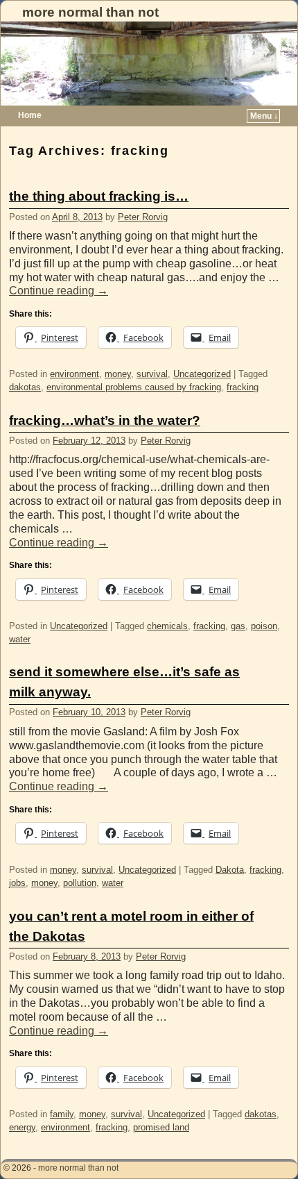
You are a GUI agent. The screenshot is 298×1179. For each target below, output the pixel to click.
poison (264, 626)
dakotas (25, 387)
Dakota (230, 869)
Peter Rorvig (143, 217)
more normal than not (90, 12)
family (61, 1114)
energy (22, 1127)
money (118, 374)
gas (238, 626)
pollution (79, 883)
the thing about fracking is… (99, 196)
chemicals (167, 626)
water (19, 639)
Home (30, 115)
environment (74, 374)
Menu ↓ (264, 116)
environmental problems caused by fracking (133, 387)
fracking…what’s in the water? (104, 420)
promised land (161, 1127)
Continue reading (58, 290)
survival (152, 374)
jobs (17, 883)
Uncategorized (202, 374)
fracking (242, 387)
